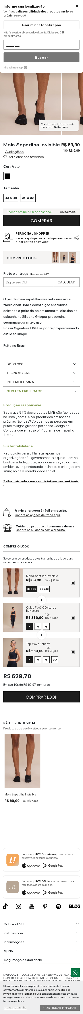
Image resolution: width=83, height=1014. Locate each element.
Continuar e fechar (59, 1007)
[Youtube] (31, 906)
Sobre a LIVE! (14, 923)
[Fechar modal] (77, 6)
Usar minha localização (41, 25)
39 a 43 (44, 589)
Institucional (13, 932)
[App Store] (31, 865)
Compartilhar (77, 237)
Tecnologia (18, 372)
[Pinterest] (45, 906)
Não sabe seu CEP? (39, 273)
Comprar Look (41, 696)
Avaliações (14, 151)
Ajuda (8, 950)
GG (54, 659)
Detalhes (15, 363)
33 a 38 (31, 589)
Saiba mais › (68, 211)
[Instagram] (18, 906)
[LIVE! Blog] (74, 906)
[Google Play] (52, 865)
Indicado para (20, 381)
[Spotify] (58, 906)
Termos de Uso (32, 993)
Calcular (66, 281)
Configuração (15, 1008)
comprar (41, 220)
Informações (14, 941)
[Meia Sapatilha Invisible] (22, 761)
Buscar (41, 57)
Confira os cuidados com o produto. (41, 530)
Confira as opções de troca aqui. (37, 515)
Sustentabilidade (24, 390)
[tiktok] (5, 906)
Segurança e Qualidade (23, 959)
